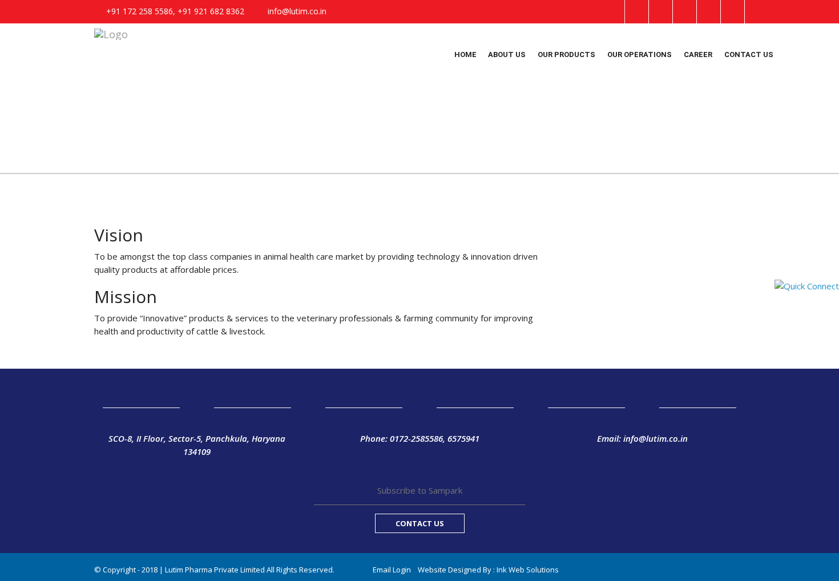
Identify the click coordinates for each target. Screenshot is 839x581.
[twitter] (661, 11)
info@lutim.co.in (297, 11)
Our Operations (639, 54)
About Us (507, 54)
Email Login (392, 569)
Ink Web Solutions (528, 569)
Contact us (748, 54)
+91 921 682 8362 (211, 11)
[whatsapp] (733, 11)
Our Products (566, 54)
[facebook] (637, 11)
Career (698, 54)
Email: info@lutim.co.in (642, 438)
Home (465, 54)
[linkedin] (685, 11)
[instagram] (709, 11)
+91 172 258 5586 (139, 11)
